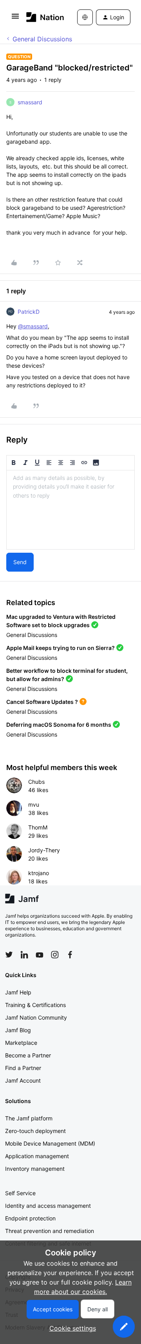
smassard (30, 102)
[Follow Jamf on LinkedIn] (24, 955)
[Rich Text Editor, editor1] (70, 509)
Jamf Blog (18, 1030)
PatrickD (29, 311)
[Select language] (85, 17)
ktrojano (38, 873)
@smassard (33, 326)
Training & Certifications (35, 1005)
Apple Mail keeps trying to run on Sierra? (60, 647)
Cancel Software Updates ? (42, 701)
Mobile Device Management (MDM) (50, 1143)
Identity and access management (48, 1205)
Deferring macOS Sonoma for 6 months (58, 724)
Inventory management (35, 1168)
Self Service (20, 1193)
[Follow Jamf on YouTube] (39, 954)
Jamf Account (23, 1080)
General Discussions (42, 39)
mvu (33, 804)
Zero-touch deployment (35, 1130)
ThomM (37, 827)
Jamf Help (18, 992)
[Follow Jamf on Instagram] (55, 955)
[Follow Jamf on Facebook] (70, 955)
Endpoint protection (30, 1218)
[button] (15, 18)
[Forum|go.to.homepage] (40, 17)
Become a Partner (28, 1055)
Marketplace (21, 1042)
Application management (37, 1156)
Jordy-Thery (44, 850)
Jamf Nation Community (36, 1017)
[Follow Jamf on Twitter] (9, 955)
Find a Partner (23, 1067)
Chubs (36, 781)
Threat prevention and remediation (49, 1230)
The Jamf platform (28, 1118)
